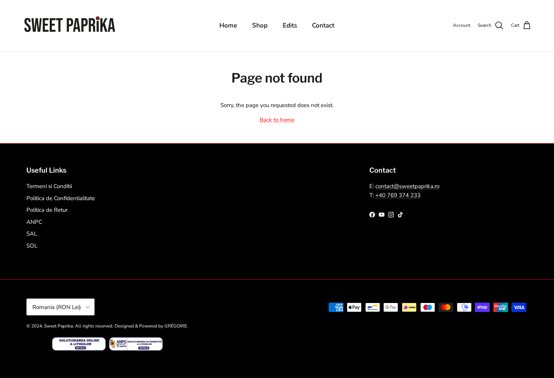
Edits (290, 25)
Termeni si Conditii (49, 186)
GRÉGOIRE (175, 326)
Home (228, 25)
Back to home (277, 120)
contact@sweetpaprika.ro (407, 186)
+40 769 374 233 (398, 195)
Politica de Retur (46, 210)
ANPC (34, 222)
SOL (31, 245)
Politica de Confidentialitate (60, 198)
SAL (31, 233)
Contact (323, 25)
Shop (260, 25)
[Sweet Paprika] (70, 26)
